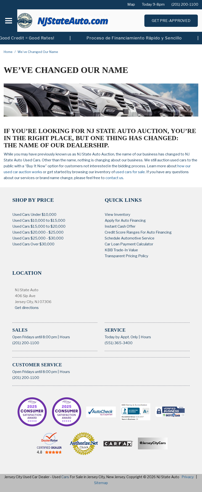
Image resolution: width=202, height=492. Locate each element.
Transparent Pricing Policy (126, 256)
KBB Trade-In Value (121, 250)
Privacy (188, 477)
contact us (114, 178)
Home (8, 52)
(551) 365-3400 (119, 343)
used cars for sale (130, 172)
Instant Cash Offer (120, 226)
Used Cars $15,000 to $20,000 (39, 226)
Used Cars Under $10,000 (34, 214)
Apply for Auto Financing (125, 220)
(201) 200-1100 (25, 343)
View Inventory (117, 214)
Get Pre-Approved (171, 20)
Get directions (27, 307)
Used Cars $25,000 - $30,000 (38, 238)
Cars (65, 477)
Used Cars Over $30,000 (33, 244)
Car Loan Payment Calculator (129, 244)
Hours (65, 337)
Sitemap (101, 483)
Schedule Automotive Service (129, 238)
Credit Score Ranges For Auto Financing (138, 232)
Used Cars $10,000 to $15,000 (38, 220)
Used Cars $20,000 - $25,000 (38, 232)
